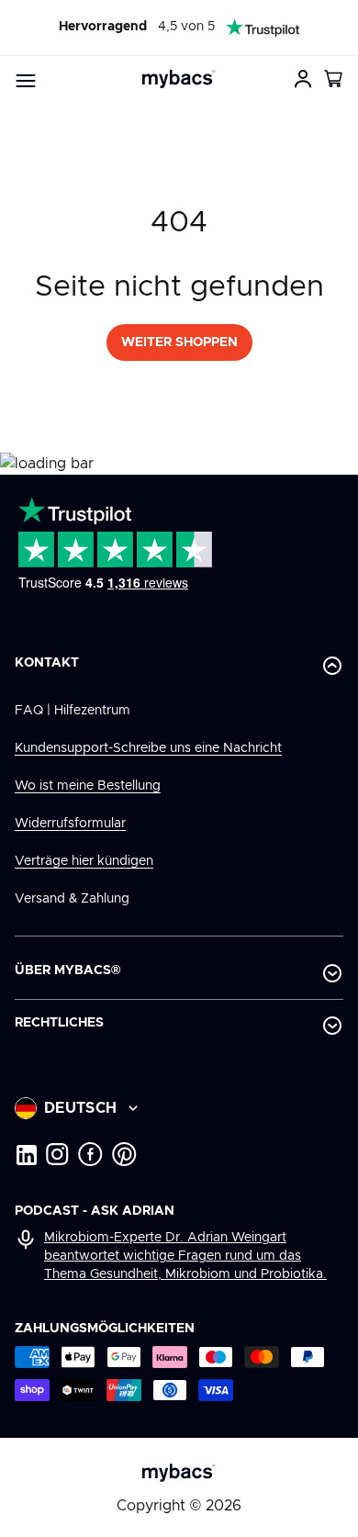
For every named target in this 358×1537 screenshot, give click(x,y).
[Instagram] (57, 1154)
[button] (334, 79)
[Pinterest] (124, 1154)
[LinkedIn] (26, 1154)
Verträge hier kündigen (84, 861)
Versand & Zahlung (72, 898)
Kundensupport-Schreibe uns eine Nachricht (148, 748)
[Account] (303, 79)
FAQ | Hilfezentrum (72, 710)
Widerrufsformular (70, 823)
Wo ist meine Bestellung (88, 786)
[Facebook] (90, 1154)
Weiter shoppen (179, 342)
